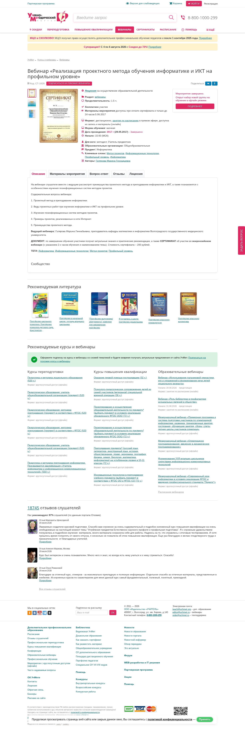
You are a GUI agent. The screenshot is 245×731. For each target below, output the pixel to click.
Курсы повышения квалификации (44, 646)
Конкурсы (82, 679)
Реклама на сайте (37, 698)
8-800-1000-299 (203, 17)
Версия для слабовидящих (145, 3)
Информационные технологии (142, 153)
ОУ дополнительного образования (93, 652)
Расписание (168, 29)
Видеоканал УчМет (85, 631)
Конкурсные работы (86, 691)
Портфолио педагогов (87, 660)
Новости (129, 627)
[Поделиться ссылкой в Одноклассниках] (215, 84)
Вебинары (124, 29)
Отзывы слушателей (38, 638)
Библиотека (83, 627)
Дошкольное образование (89, 635)
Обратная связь (36, 690)
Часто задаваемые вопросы (42, 670)
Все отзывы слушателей (52, 589)
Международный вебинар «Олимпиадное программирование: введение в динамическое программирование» (183, 443)
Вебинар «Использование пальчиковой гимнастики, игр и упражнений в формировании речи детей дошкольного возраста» (186, 380)
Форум (128, 655)
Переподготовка (58, 29)
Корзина (177, 3)
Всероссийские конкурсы (88, 687)
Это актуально (131, 648)
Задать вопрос (241, 240)
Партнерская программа (41, 3)
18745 (33, 507)
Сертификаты (145, 29)
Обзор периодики (133, 644)
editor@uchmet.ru (181, 612)
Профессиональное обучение (42, 659)
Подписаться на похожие (69, 83)
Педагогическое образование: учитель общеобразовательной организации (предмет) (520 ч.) (56, 395)
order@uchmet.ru (180, 615)
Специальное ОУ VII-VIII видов (91, 665)
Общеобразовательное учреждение (94, 648)
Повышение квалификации (93, 29)
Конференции (34, 651)
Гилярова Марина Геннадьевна (113, 160)
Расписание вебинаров (171, 492)
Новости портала (132, 635)
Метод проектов (115, 153)
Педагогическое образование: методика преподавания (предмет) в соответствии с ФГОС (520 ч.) (57, 413)
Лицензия (90, 90)
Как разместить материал (89, 644)
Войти (195, 3)
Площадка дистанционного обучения (94, 656)
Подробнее (205, 38)
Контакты (32, 681)
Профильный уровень (97, 157)
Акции (128, 677)
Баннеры (32, 694)
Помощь (191, 29)
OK (112, 612)
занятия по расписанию (125, 120)
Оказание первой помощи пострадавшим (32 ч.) (120, 377)
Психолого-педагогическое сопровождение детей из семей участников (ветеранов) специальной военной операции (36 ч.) (122, 392)
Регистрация (211, 3)
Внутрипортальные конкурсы (90, 683)
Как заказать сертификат (88, 640)
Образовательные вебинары (42, 655)
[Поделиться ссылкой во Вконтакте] (208, 84)
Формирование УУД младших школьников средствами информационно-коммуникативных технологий (184, 461)
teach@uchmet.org (181, 609)
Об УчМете (34, 677)
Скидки (36, 29)
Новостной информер (135, 640)
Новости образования (135, 631)
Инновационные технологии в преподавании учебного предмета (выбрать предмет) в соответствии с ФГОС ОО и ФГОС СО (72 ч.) (118, 477)
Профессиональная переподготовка (46, 642)
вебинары (100, 97)
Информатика (118, 157)
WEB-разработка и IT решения (142, 662)
